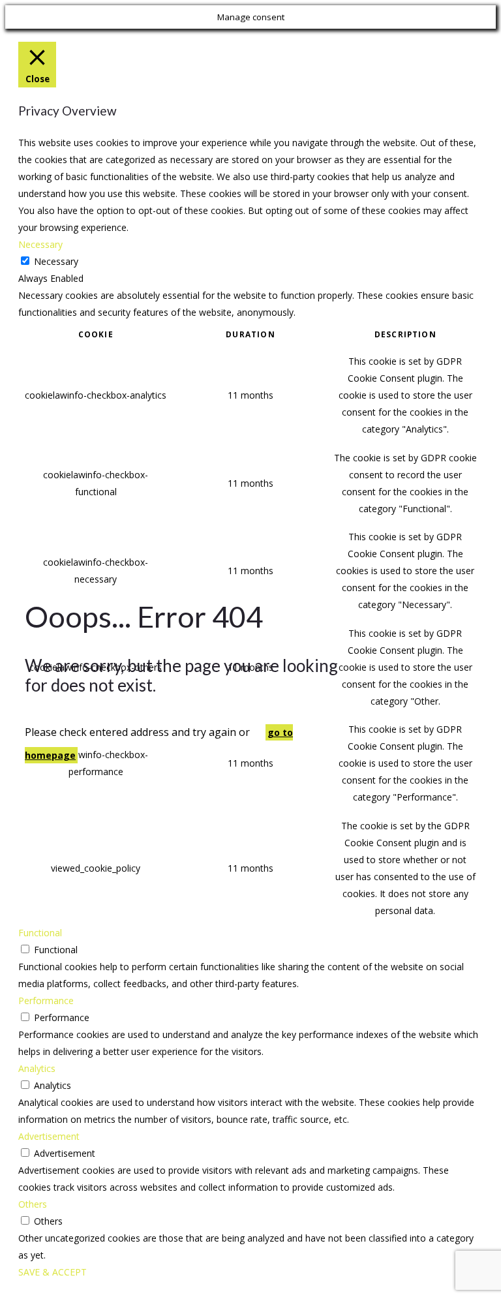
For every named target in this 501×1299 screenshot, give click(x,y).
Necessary (56, 261)
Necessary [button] (40, 244)
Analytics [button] (36, 1068)
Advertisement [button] (49, 1136)
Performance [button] (46, 1000)
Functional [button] (40, 932)
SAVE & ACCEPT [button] (52, 1272)
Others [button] (32, 1204)
